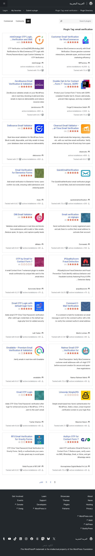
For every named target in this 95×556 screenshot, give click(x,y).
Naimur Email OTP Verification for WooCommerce (70, 349)
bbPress (88, 524)
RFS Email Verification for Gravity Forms (21, 437)
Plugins (67, 504)
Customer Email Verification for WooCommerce (65, 38)
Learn (44, 496)
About (90, 496)
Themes (66, 500)
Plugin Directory (86, 10)
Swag (19, 508)
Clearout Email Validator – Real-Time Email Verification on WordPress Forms (65, 127)
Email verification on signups (70, 215)
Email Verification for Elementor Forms (22, 171)
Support (43, 500)
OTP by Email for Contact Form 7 (24, 260)
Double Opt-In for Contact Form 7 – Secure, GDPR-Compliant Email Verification (65, 82)
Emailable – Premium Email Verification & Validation (19, 348)
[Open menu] (3, 3)
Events (20, 500)
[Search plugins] (61, 21)
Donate (18, 504)
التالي (41, 482)
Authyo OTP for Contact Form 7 (71, 437)
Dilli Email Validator (23, 214)
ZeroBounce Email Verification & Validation (20, 82)
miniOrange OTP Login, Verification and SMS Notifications (21, 38)
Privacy (89, 508)
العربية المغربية (81, 539)
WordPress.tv (39, 508)
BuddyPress (86, 528)
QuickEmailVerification (68, 170)
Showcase (65, 496)
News (90, 500)
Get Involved (17, 496)
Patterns (66, 508)
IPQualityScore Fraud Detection (71, 260)
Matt (89, 520)
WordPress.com (85, 516)
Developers (41, 504)
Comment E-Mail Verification (71, 304)
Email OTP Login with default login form (22, 304)
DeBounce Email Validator (19, 125)
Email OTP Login (24, 392)
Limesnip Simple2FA (69, 392)
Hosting (89, 504)
